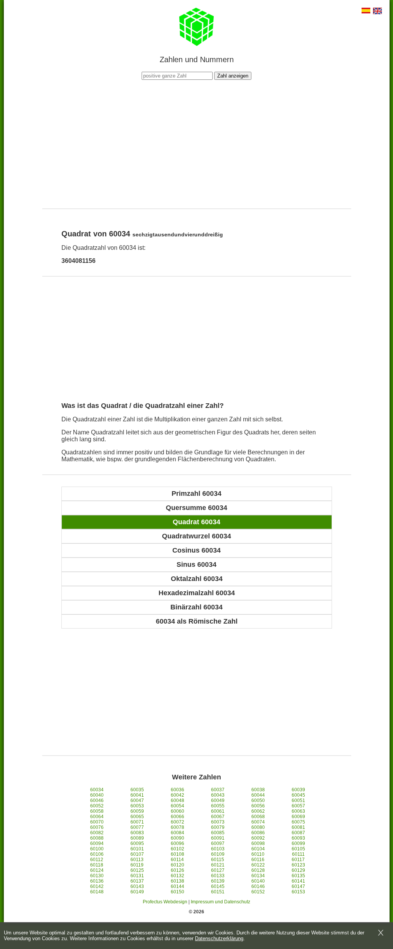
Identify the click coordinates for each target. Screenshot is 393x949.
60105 (298, 849)
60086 (258, 832)
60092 (258, 838)
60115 (217, 859)
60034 (97, 789)
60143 (137, 886)
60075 (298, 822)
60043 (218, 795)
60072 (177, 822)
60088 (97, 838)
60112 (96, 859)
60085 (218, 832)
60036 (177, 789)
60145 (218, 886)
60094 (97, 843)
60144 (177, 886)
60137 (137, 881)
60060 (177, 811)
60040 (97, 795)
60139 (218, 881)
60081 (298, 827)
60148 (97, 892)
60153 (298, 892)
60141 (298, 881)
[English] (377, 12)
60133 (218, 875)
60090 (177, 838)
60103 (218, 849)
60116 (257, 859)
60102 (177, 849)
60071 (137, 822)
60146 (258, 886)
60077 (137, 827)
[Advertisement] (196, 143)
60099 (298, 843)
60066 (177, 816)
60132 (177, 875)
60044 (258, 795)
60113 (137, 859)
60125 (137, 870)
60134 (258, 875)
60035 (137, 789)
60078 (177, 827)
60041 (137, 795)
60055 (218, 806)
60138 (177, 881)
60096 (177, 843)
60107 (137, 854)
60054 (177, 806)
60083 (137, 832)
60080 (258, 827)
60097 (218, 843)
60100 (97, 849)
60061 (218, 811)
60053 (137, 806)
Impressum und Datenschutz (220, 901)
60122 (258, 865)
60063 (298, 811)
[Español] (366, 11)
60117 (298, 859)
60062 (258, 811)
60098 (258, 843)
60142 (97, 886)
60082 (97, 832)
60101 (137, 849)
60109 (218, 854)
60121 (218, 865)
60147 (298, 886)
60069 (298, 816)
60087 (298, 832)
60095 (137, 843)
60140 (258, 881)
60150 (177, 892)
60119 (137, 865)
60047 (137, 800)
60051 (298, 800)
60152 (258, 892)
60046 (97, 800)
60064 (97, 816)
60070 (97, 822)
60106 (97, 854)
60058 (97, 811)
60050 (258, 800)
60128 (258, 870)
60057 (298, 806)
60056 (258, 806)
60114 (177, 859)
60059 (137, 811)
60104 (258, 849)
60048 (177, 800)
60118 (96, 865)
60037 (218, 789)
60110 (257, 854)
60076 (97, 827)
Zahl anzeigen (232, 76)
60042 (177, 795)
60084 (177, 832)
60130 (97, 875)
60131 (137, 875)
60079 (218, 827)
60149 (137, 892)
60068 (258, 816)
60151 (218, 892)
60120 (177, 865)
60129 (298, 870)
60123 (298, 865)
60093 (298, 838)
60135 (298, 875)
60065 (137, 816)
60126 (177, 870)
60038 (258, 789)
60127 (218, 870)
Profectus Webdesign (165, 901)
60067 (218, 816)
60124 (97, 870)
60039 (298, 789)
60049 (218, 800)
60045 (298, 795)
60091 (218, 838)
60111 (298, 854)
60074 (258, 822)
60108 (177, 854)
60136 (97, 881)
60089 (137, 838)
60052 (97, 806)
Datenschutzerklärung (219, 938)
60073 (218, 822)
